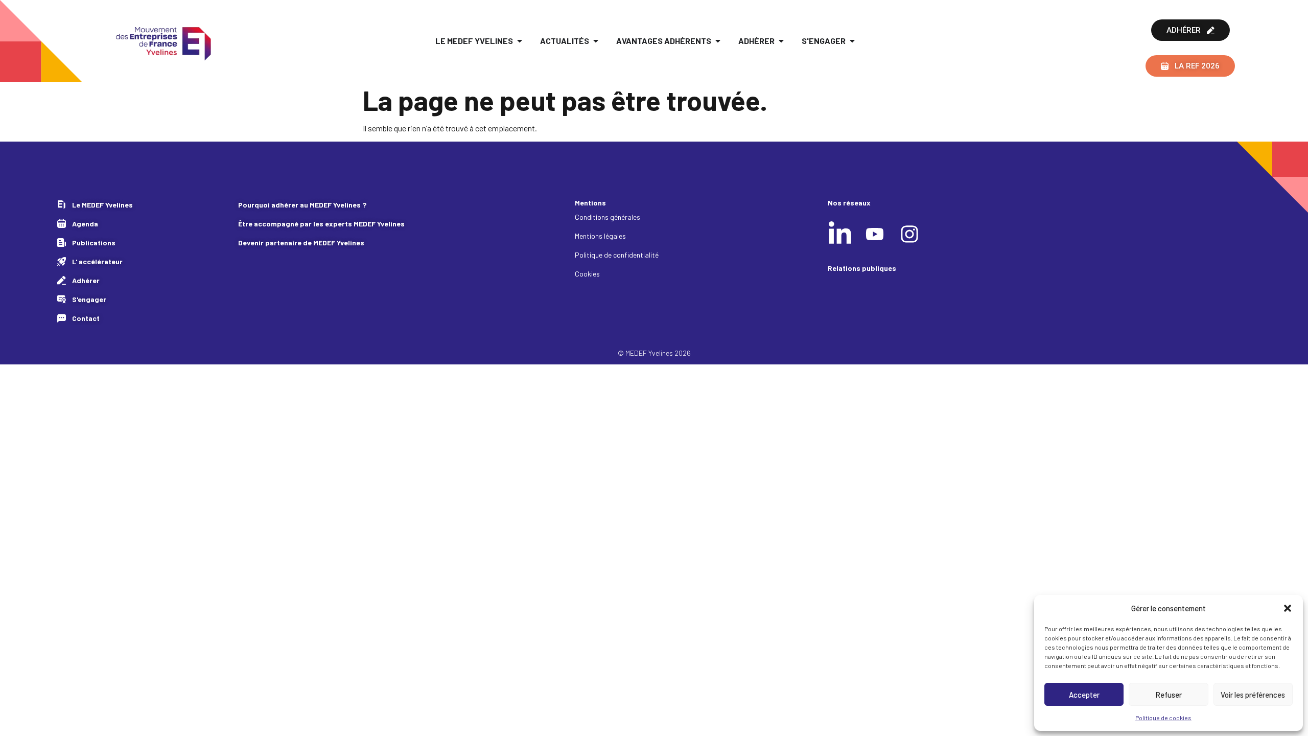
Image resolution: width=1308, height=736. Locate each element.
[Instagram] (909, 234)
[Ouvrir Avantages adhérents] (718, 41)
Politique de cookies (1163, 717)
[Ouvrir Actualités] (596, 41)
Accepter (1084, 694)
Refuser (1168, 694)
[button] (1287, 608)
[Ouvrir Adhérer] (781, 41)
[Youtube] (874, 234)
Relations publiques (862, 268)
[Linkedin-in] (840, 234)
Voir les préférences (1253, 694)
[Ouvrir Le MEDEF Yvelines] (520, 41)
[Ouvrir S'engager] (852, 41)
